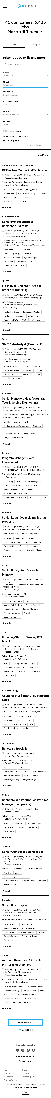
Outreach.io (8, 743)
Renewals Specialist (15, 748)
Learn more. (31, 1086)
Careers (25, 1070)
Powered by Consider (37, 145)
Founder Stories (10, 1080)
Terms (29, 1060)
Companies (37, 44)
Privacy (22, 1060)
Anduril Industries (10, 216)
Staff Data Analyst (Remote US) (23, 344)
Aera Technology (10, 690)
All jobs (22, 136)
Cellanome (7, 795)
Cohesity (6, 900)
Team (6, 1070)
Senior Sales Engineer (16, 905)
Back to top (27, 1029)
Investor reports (28, 1077)
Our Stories (8, 1077)
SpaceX (5, 281)
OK (25, 1092)
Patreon (6, 846)
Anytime (14, 140)
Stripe (5, 955)
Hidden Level (8, 393)
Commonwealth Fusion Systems (17, 165)
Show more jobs (25, 1022)
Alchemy (6, 565)
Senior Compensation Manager (22, 851)
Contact (25, 1073)
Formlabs (6, 512)
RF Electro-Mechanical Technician (25, 170)
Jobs (14, 44)
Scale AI (5, 453)
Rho (4, 632)
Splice (5, 339)
